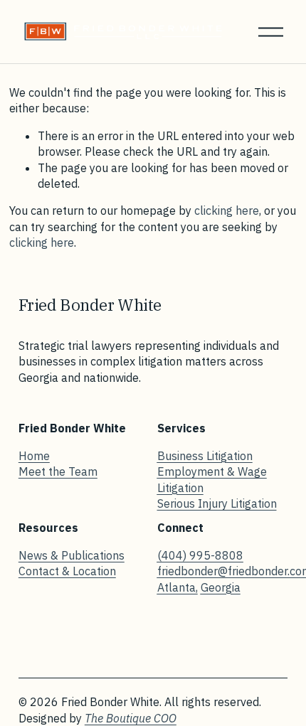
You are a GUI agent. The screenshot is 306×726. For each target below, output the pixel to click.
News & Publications (72, 555)
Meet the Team (58, 471)
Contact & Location (67, 571)
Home (34, 456)
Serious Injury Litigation (217, 503)
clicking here (226, 210)
